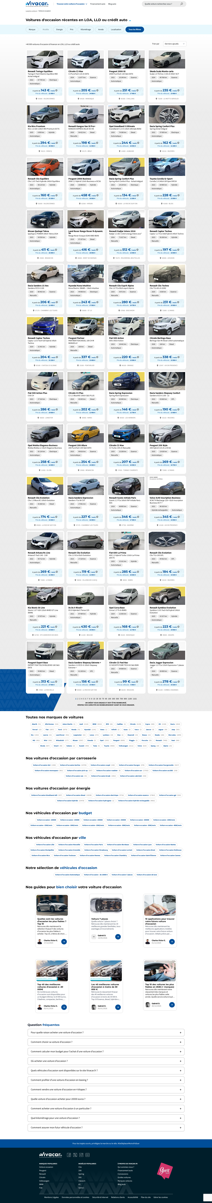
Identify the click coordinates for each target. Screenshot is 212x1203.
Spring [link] (81, 1174)
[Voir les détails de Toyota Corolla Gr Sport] (167, 182)
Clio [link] (80, 1167)
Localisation (116, 29)
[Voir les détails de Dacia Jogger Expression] (167, 667)
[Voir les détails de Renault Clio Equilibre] (45, 182)
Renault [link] (42, 1174)
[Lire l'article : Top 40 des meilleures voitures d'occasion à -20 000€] (64, 1007)
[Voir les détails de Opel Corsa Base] (126, 612)
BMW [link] (41, 1184)
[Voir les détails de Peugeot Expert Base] (45, 667)
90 (106, 698)
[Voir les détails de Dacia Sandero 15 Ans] (45, 289)
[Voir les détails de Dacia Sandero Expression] (85, 502)
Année (101, 29)
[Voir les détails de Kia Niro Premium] (45, 129)
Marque (32, 29)
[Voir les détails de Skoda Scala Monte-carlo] (167, 75)
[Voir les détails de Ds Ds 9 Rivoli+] (85, 612)
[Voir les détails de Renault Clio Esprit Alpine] (126, 289)
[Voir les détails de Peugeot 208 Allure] (85, 448)
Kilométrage (86, 29)
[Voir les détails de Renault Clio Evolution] (45, 502)
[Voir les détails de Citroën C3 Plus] (85, 396)
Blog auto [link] (122, 1184)
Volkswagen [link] (44, 1181)
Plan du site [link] (146, 1197)
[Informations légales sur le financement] (56, 90)
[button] (106, 1032)
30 (97, 698)
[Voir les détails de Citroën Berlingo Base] (167, 342)
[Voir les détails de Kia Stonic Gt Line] (45, 612)
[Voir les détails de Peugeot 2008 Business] (85, 182)
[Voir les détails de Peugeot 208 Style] (167, 448)
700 (121, 698)
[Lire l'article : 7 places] (118, 936)
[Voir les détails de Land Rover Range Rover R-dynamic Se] (85, 235)
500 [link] (79, 1177)
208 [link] (79, 1170)
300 (113, 698)
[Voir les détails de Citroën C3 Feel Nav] (126, 667)
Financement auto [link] (125, 1170)
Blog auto (112, 4)
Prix (71, 29)
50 (100, 698)
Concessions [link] (123, 1174)
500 (117, 698)
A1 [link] (79, 1184)
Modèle (46, 29)
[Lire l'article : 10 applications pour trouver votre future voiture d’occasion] (172, 941)
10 (94, 698)
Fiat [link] (40, 1187)
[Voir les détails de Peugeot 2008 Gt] (126, 75)
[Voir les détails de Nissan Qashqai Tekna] (45, 235)
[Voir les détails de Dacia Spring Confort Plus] (167, 129)
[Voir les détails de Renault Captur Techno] (167, 235)
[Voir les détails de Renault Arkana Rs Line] (45, 557)
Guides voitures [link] (124, 1177)
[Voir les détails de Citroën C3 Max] (85, 75)
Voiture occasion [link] (46, 1167)
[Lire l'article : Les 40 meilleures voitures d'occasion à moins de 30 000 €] (118, 1007)
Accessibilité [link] (133, 1197)
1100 (130, 698)
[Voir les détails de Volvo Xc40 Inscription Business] (167, 502)
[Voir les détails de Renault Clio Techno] (167, 289)
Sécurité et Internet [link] (100, 1197)
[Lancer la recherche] (181, 4)
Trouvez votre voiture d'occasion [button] (71, 4)
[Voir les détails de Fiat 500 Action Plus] (45, 396)
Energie (59, 29)
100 (109, 698)
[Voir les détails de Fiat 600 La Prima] (126, 557)
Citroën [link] (42, 1177)
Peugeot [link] (42, 1170)
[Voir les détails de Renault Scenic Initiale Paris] (126, 502)
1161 (135, 698)
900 (125, 698)
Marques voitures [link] (125, 1181)
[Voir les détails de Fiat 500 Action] (126, 342)
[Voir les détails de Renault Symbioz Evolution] (167, 612)
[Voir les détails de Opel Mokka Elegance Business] (45, 448)
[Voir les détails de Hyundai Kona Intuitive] (85, 289)
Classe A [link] (81, 1181)
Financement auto (97, 4)
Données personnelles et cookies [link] (75, 1197)
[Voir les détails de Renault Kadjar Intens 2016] (126, 235)
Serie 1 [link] (81, 1187)
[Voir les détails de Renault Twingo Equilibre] (45, 75)
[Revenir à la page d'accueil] (37, 4)
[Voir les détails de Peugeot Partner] (85, 342)
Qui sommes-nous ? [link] (126, 1167)
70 (103, 698)
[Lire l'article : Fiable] (64, 941)
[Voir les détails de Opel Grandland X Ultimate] (126, 129)
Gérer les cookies (161, 1197)
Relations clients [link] (118, 1197)
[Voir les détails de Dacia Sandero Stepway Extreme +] (85, 667)
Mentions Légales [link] (51, 1197)
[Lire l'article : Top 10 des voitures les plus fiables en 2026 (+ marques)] (172, 1004)
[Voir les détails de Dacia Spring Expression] (126, 396)
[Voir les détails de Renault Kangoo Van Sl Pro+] (85, 129)
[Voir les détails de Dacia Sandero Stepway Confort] (167, 396)
